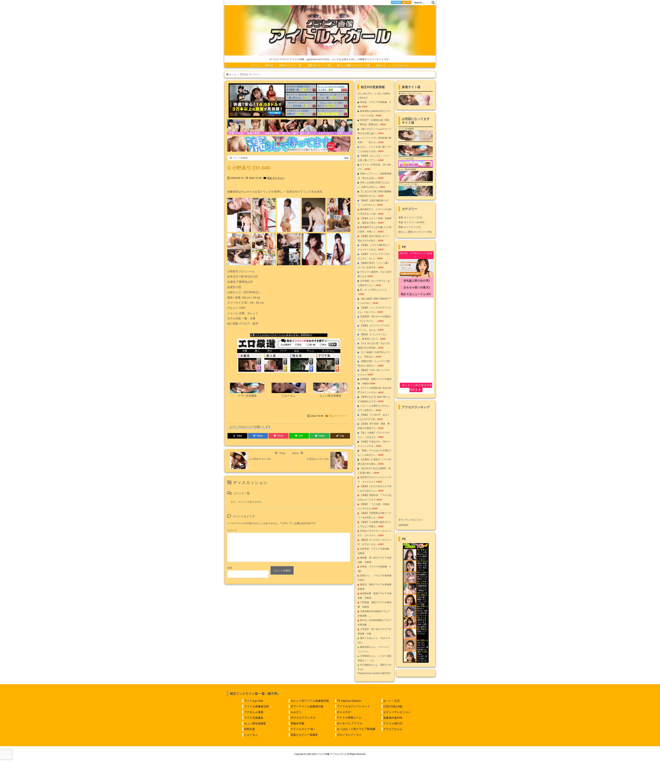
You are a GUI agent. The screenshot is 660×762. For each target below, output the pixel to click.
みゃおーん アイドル (349, 723)
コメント (232, 530)
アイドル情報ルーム (349, 717)
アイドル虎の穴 (393, 723)
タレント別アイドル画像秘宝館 (309, 701)
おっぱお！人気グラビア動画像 (356, 729)
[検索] (433, 3)
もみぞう (295, 712)
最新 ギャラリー (410, 217)
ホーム (232, 74)
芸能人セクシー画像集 (304, 735)
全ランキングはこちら (410, 519)
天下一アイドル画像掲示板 (306, 706)
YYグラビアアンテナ (303, 718)
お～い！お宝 (391, 701)
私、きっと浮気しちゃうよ (373, 289)
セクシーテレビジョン (397, 712)
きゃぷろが (344, 712)
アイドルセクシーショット (353, 706)
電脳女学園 (297, 723)
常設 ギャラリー (252, 74)
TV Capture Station (349, 701)
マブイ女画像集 (253, 718)
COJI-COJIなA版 (392, 706)
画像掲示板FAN (392, 718)
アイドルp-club (253, 701)
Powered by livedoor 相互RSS (374, 673)
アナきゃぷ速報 (253, 712)
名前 (229, 567)
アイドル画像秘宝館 (256, 706)
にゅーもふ (251, 735)
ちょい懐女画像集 (255, 723)
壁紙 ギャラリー (409, 227)
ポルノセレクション (349, 734)
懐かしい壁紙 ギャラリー (415, 231)
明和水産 (249, 729)
